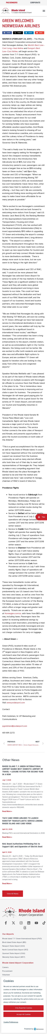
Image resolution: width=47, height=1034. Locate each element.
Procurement (7, 971)
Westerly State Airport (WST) (13, 957)
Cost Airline (12, 51)
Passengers (11, 3)
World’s (31, 45)
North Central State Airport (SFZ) (15, 950)
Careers (5, 967)
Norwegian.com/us (13, 613)
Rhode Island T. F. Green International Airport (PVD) (22, 938)
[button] (44, 11)
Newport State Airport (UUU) (13, 946)
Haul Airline (18, 48)
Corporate (35, 3)
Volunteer (6, 975)
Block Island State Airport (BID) (14, 942)
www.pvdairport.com (16, 702)
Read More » (7, 811)
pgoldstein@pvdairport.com (14, 726)
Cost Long (7, 48)
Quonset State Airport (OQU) (13, 953)
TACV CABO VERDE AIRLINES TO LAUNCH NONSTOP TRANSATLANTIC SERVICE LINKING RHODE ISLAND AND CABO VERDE (22, 821)
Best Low (39, 45)
